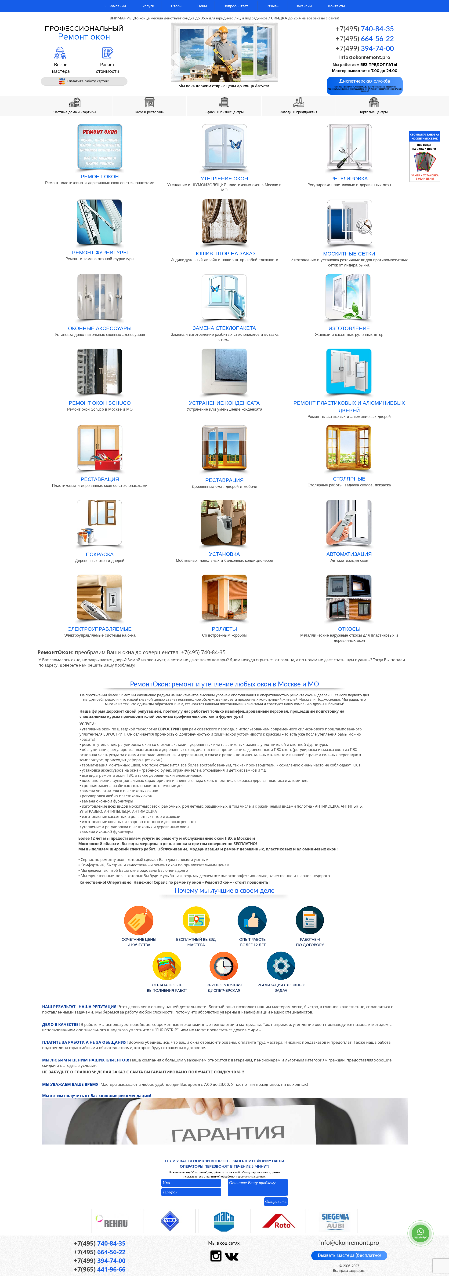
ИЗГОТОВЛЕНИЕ (349, 328)
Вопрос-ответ (236, 6)
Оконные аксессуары (99, 328)
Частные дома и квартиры (75, 112)
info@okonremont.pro (364, 57)
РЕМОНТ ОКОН (100, 176)
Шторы (176, 6)
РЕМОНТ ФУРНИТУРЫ (100, 252)
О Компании (115, 6)
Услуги (148, 6)
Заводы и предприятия (298, 112)
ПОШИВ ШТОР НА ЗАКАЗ (224, 253)
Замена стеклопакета (224, 328)
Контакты (336, 6)
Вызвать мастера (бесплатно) (349, 1255)
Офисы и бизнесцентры (224, 112)
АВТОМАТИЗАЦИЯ (349, 554)
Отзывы (272, 6)
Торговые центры (373, 112)
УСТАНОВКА (224, 554)
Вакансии (304, 6)
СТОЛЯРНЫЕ (349, 479)
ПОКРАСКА (100, 554)
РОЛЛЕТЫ (224, 629)
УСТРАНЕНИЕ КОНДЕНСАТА (224, 403)
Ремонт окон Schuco (100, 403)
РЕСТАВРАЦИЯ (100, 479)
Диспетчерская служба (365, 85)
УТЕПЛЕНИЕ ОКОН (224, 179)
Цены (202, 6)
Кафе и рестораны (149, 112)
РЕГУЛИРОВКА (349, 179)
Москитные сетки (349, 254)
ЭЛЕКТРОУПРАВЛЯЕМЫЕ (100, 629)
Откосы (349, 629)
